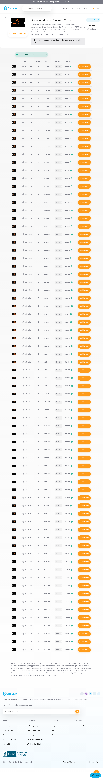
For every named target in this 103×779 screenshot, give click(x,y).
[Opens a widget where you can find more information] (95, 775)
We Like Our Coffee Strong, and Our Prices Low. (51, 2)
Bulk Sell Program (34, 730)
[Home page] (11, 10)
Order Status (81, 726)
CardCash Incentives (35, 739)
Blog (4, 735)
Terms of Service (69, 762)
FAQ (53, 726)
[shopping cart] (98, 8)
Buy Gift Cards (82, 8)
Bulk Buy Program (34, 726)
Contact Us (56, 735)
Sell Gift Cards (67, 8)
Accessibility (7, 744)
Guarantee (56, 730)
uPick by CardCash (34, 744)
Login (92, 8)
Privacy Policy (94, 762)
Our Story (6, 726)
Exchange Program (34, 735)
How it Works (8, 730)
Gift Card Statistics (9, 739)
